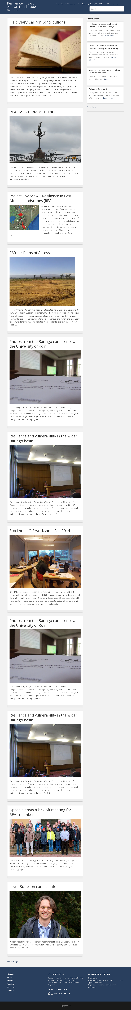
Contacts (10, 990)
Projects (10, 981)
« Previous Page (12, 962)
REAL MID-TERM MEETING (32, 112)
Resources (11, 987)
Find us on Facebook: (58, 989)
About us (10, 974)
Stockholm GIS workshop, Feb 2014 (40, 530)
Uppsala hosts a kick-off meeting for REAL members (40, 812)
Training (10, 984)
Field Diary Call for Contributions (37, 22)
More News (91, 107)
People (9, 977)
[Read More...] (110, 36)
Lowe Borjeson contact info (33, 886)
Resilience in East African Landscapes (22, 5)
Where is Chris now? (98, 89)
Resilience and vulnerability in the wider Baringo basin (43, 438)
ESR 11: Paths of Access (30, 252)
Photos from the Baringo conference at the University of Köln (43, 344)
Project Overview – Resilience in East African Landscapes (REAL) (40, 198)
